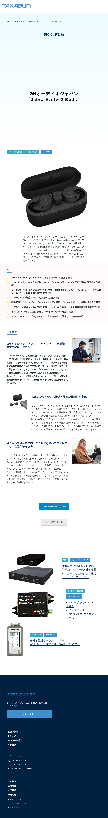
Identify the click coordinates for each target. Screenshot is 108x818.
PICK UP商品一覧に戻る (54, 522)
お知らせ (12, 795)
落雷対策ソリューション (18, 765)
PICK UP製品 (14, 740)
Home (9, 22)
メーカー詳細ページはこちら (54, 506)
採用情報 (12, 786)
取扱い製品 (13, 732)
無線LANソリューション (18, 761)
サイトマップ (13, 807)
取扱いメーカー (15, 736)
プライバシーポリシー (17, 803)
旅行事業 (12, 790)
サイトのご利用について (18, 799)
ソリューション (15, 756)
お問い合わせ (29, 714)
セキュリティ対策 (22, 769)
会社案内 (12, 781)
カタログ (12, 745)
